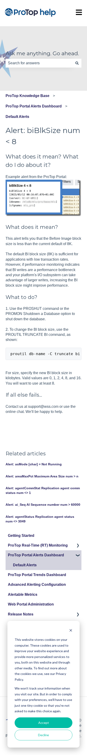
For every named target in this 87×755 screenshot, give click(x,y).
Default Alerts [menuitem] (25, 565)
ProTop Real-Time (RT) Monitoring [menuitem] (38, 545)
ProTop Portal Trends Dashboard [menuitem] (37, 575)
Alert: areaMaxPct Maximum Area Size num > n (42, 476)
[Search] (77, 63)
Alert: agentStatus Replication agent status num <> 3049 (40, 519)
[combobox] (39, 63)
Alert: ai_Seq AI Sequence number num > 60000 (43, 504)
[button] (77, 546)
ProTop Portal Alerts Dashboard (34, 106)
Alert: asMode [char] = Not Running (34, 464)
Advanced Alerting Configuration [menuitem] (37, 585)
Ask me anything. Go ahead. (42, 53)
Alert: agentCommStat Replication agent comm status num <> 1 (43, 490)
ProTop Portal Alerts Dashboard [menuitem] (36, 555)
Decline (43, 735)
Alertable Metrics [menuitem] (22, 594)
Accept (43, 723)
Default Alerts (17, 117)
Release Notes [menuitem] (20, 614)
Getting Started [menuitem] (21, 536)
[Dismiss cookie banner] (70, 631)
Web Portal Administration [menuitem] (31, 604)
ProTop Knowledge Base (27, 96)
